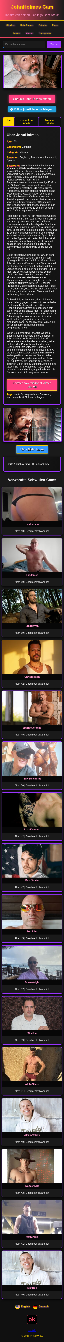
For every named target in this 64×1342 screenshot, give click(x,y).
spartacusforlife (32, 727)
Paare (55, 25)
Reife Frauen (26, 25)
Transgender (45, 33)
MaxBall (32, 1287)
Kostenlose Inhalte (26, 121)
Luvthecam (32, 524)
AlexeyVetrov (32, 1135)
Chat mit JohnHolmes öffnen (32, 99)
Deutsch (44, 1306)
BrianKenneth (32, 829)
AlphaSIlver (32, 1084)
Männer (29, 33)
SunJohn (32, 931)
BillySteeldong (32, 778)
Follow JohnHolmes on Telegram (34, 109)
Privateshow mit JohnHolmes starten (32, 384)
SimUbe (32, 1033)
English (25, 1306)
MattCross (32, 1237)
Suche (53, 44)
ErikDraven (32, 626)
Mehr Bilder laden (32, 449)
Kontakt (32, 1330)
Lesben (16, 33)
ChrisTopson (32, 677)
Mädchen (10, 25)
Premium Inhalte (50, 121)
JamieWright (32, 982)
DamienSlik (32, 1186)
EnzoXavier (32, 880)
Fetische (43, 25)
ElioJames (32, 575)
